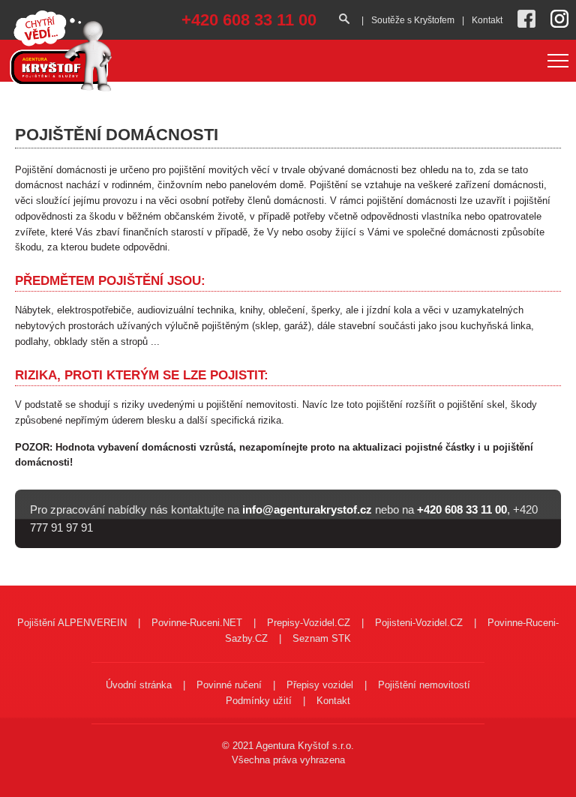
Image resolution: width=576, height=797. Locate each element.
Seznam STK (321, 638)
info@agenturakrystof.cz (307, 509)
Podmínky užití (259, 700)
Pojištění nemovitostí (424, 685)
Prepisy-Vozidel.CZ (308, 622)
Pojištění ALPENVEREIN (72, 622)
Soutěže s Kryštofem (412, 20)
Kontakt (487, 20)
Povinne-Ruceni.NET (197, 622)
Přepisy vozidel (319, 685)
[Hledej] (346, 19)
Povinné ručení (229, 685)
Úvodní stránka (139, 685)
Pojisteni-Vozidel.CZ (419, 622)
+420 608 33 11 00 (249, 19)
